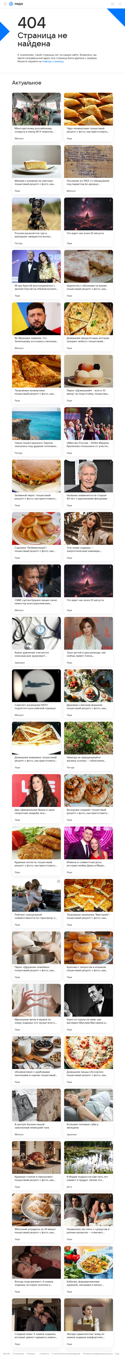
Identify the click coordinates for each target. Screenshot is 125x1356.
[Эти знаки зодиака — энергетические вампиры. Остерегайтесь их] (88, 536)
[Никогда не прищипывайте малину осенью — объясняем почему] (88, 746)
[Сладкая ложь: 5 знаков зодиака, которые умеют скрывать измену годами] (36, 1322)
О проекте (44, 1353)
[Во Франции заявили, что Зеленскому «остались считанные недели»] (36, 327)
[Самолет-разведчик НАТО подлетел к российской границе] (36, 693)
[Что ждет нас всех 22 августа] (88, 222)
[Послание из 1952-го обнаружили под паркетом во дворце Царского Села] (88, 169)
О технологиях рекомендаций (66, 1353)
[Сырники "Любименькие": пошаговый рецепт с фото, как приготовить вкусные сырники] (36, 536)
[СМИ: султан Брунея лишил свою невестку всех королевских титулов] (36, 589)
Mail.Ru (6, 1353)
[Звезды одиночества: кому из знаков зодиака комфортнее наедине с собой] (88, 1322)
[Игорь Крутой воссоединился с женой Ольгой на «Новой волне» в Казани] (36, 274)
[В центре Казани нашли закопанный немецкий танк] (36, 1113)
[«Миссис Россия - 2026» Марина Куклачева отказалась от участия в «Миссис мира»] (88, 431)
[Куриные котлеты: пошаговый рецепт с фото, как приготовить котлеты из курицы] (36, 851)
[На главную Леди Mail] (18, 4)
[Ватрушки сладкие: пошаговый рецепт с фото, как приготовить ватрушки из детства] (88, 798)
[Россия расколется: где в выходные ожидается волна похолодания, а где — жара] (36, 222)
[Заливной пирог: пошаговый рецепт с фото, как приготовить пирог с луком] (36, 484)
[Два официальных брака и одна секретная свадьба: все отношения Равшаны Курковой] (36, 798)
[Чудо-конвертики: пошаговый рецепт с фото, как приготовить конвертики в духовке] (88, 117)
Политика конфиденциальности (98, 1353)
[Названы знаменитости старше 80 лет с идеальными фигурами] (88, 484)
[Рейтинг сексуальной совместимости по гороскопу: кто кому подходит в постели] (36, 903)
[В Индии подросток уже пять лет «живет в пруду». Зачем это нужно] (88, 1165)
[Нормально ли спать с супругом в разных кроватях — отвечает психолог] (88, 1218)
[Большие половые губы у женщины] (88, 1113)
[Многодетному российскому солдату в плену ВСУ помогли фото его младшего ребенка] (36, 117)
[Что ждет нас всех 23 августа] (88, 589)
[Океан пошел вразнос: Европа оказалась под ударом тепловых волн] (36, 431)
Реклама (31, 1353)
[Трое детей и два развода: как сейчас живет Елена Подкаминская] (88, 641)
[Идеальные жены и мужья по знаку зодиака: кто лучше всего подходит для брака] (36, 1008)
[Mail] (11, 4)
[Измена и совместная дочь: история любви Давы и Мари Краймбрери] (88, 851)
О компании (18, 1353)
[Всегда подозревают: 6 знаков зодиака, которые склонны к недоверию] (36, 1270)
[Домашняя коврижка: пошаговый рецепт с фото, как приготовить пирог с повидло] (36, 746)
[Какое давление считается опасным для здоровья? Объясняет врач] (36, 641)
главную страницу (52, 61)
